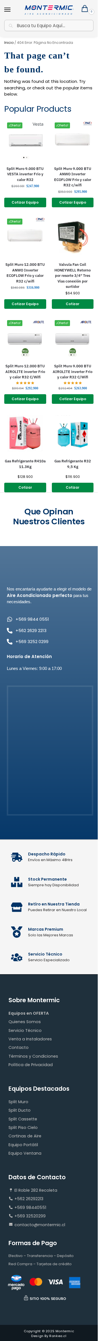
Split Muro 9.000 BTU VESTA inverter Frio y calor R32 (25, 174)
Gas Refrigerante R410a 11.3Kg (25, 464)
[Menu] (12, 10)
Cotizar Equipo (25, 202)
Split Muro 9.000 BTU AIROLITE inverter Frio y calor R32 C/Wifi (72, 372)
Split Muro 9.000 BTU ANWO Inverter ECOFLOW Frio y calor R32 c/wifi (72, 177)
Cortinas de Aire (24, 1136)
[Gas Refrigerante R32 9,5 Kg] (73, 433)
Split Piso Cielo (23, 1127)
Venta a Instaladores (30, 1039)
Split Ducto (19, 1110)
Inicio (9, 42)
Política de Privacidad (30, 1065)
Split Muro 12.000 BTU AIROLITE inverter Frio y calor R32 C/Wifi (25, 372)
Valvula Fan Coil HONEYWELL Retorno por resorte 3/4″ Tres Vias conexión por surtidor (72, 275)
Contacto (18, 1047)
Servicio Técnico (25, 1030)
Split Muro (18, 1102)
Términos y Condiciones (33, 1056)
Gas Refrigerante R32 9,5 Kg (72, 464)
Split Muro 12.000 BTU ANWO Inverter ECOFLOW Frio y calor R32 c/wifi (25, 273)
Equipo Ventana (24, 1153)
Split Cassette (22, 1119)
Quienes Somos (24, 1022)
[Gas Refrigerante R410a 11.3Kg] (25, 433)
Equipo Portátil (23, 1145)
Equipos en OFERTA (28, 1013)
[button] (86, 10)
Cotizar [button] (72, 303)
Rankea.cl (57, 1336)
